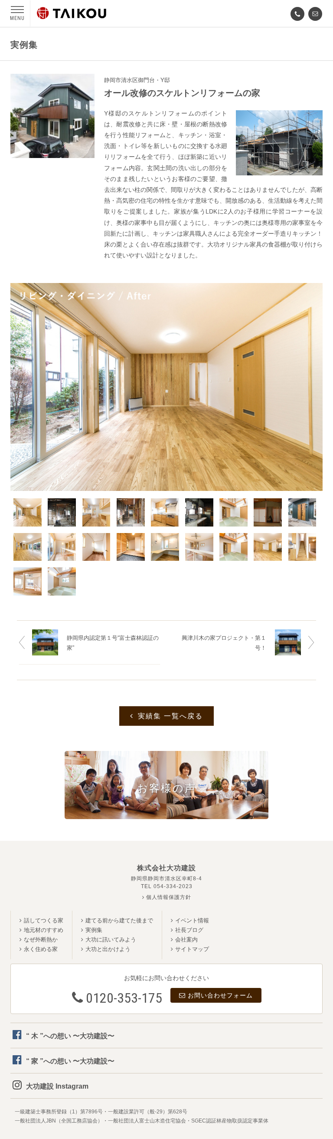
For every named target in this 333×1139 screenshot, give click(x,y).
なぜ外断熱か (41, 939)
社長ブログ (189, 930)
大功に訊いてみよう (110, 939)
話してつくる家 (43, 920)
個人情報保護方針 (167, 897)
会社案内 (186, 939)
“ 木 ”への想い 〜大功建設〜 (70, 1036)
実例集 (93, 930)
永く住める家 (41, 949)
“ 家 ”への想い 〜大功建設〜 (70, 1061)
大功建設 (71, 13)
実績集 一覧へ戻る (170, 716)
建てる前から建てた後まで (119, 920)
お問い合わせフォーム (220, 995)
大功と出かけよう (108, 949)
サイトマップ (192, 949)
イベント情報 (192, 920)
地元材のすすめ (43, 930)
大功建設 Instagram (57, 1086)
